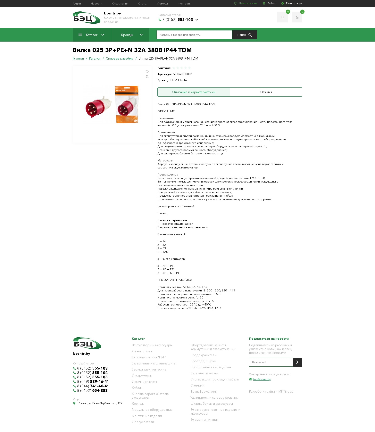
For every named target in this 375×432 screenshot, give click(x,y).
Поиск (241, 35)
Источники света (144, 382)
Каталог (91, 35)
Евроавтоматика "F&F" (149, 357)
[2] (178, 68)
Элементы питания (204, 419)
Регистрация (294, 3)
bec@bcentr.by (262, 379)
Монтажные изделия (147, 416)
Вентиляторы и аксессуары (152, 345)
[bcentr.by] (86, 17)
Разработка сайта (262, 391)
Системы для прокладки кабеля (214, 379)
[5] (189, 68)
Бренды (127, 35)
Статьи (142, 3)
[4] (186, 68)
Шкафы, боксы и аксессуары (211, 403)
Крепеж (138, 403)
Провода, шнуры (203, 361)
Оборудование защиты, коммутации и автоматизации (212, 347)
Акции (77, 3)
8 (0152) (177, 20)
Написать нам (248, 3)
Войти (272, 3)
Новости (96, 3)
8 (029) (93, 381)
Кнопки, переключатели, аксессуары (150, 395)
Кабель (137, 388)
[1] (174, 68)
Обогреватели (143, 422)
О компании (120, 3)
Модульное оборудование (152, 410)
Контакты (184, 3)
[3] (182, 68)
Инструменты (142, 375)
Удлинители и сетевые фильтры (214, 397)
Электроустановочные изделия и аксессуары (215, 411)
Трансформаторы (203, 391)
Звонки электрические (149, 369)
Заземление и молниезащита (153, 363)
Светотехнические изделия (210, 367)
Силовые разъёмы (204, 373)
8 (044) (93, 386)
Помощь (163, 3)
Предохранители (203, 355)
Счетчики (197, 385)
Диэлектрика (142, 351)
